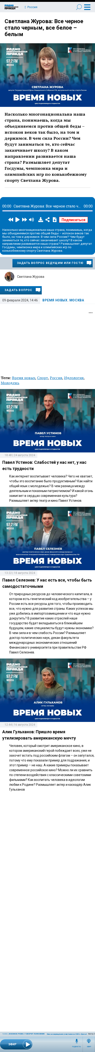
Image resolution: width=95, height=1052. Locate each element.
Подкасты (76, 1047)
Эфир (89, 1047)
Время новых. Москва (63, 300)
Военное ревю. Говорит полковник (27, 1034)
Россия (56, 377)
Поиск (79, 7)
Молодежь (10, 382)
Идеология (74, 377)
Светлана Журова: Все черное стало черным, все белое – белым (44, 27)
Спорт (42, 377)
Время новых (23, 377)
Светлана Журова (30, 276)
